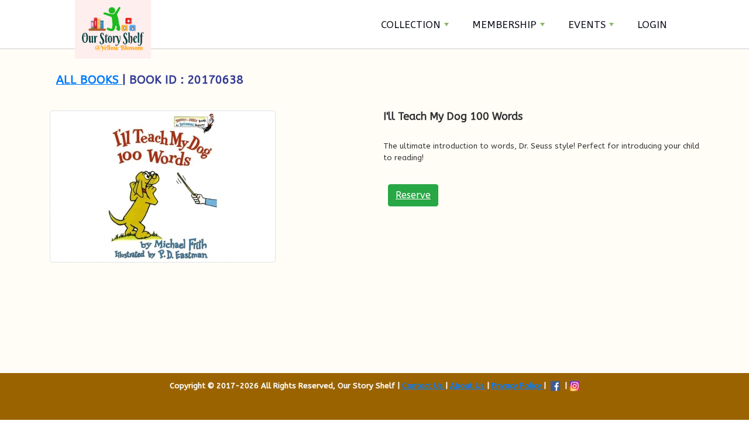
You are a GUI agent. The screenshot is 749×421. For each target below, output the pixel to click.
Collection (411, 24)
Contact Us (423, 385)
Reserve (413, 195)
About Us (468, 385)
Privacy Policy (518, 385)
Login (652, 24)
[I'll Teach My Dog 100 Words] (208, 187)
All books (89, 80)
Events (587, 24)
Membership (504, 24)
